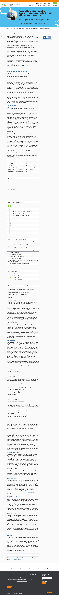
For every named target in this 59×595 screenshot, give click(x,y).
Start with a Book (20, 567)
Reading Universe (47, 568)
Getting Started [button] (31, 5)
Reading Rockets (11, 567)
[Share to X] (1, 36)
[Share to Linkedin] (1, 38)
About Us (45, 3)
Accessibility (20, 593)
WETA (37, 3)
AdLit (38, 567)
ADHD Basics (32, 577)
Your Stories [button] (54, 5)
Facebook (47, 592)
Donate (55, 3)
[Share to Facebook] (1, 34)
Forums (31, 582)
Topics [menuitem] (37, 5)
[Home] (11, 5)
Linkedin (51, 592)
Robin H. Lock (21, 17)
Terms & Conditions (15, 593)
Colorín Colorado (29, 567)
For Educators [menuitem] (42, 5)
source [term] (30, 524)
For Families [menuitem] (48, 5)
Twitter (49, 592)
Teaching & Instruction (15, 28)
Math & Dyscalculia (12, 559)
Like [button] (1, 42)
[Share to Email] (1, 40)
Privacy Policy (9, 593)
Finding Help (41, 3)
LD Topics (10, 28)
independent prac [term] (30, 289)
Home (8, 28)
